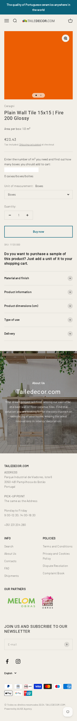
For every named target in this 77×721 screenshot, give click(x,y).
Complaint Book (53, 573)
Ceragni (9, 106)
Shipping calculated (30, 144)
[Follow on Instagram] (18, 661)
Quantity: (10, 206)
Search (8, 546)
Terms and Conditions (58, 546)
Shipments (11, 575)
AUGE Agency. (24, 708)
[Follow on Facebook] (7, 661)
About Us (10, 553)
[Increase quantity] (27, 215)
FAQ (6, 568)
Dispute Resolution (55, 565)
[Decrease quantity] (9, 215)
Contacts (10, 561)
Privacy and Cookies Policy (56, 556)
